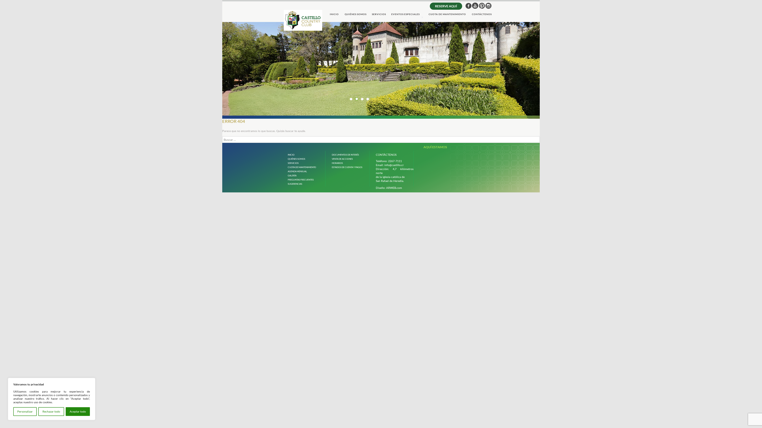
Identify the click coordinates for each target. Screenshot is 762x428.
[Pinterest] (482, 6)
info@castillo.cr (394, 165)
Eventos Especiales (405, 14)
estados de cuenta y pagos (347, 167)
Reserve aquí (446, 6)
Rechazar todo (51, 411)
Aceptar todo (78, 411)
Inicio (334, 14)
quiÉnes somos (356, 14)
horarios (337, 163)
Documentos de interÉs (345, 154)
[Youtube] (475, 6)
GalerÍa (292, 175)
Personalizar (25, 411)
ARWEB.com (394, 187)
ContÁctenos (482, 14)
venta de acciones (342, 159)
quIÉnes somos (296, 159)
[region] (51, 399)
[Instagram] (488, 6)
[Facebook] (468, 6)
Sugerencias (295, 183)
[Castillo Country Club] (303, 20)
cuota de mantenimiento (447, 14)
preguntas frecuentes (301, 179)
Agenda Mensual (297, 171)
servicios (379, 14)
